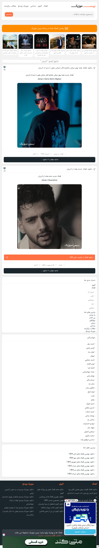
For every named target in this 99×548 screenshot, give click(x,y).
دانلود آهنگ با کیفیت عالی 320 (81, 257)
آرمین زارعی (90, 348)
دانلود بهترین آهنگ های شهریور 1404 (80, 462)
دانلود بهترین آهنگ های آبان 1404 (81, 454)
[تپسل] (4, 534)
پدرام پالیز (90, 380)
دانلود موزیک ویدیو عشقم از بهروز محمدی (18, 496)
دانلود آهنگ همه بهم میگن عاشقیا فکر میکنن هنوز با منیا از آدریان (65, 68)
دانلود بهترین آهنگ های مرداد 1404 (81, 466)
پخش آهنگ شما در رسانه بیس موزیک (47, 28)
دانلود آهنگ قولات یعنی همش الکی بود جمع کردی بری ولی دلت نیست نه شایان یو (82, 493)
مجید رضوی (89, 435)
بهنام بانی (90, 376)
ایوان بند (91, 352)
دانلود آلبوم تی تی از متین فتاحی (51, 511)
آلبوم (40, 6)
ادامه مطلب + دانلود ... (49, 159)
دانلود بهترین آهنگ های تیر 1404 (81, 470)
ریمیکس (91, 300)
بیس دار (91, 292)
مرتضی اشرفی (89, 431)
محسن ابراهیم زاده (87, 439)
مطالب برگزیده (10, 6)
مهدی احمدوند (88, 423)
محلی (93, 323)
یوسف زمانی (89, 415)
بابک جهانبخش (88, 372)
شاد (92, 304)
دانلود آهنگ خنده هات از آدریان (79, 169)
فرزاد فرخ (91, 392)
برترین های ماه (89, 312)
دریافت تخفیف (80, 532)
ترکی (92, 296)
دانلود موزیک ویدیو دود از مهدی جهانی (19, 507)
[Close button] (95, 500)
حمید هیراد (90, 403)
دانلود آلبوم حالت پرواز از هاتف (52, 507)
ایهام (92, 356)
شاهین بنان (90, 388)
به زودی (56, 154)
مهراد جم (91, 427)
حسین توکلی (89, 407)
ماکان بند (90, 419)
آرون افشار (90, 364)
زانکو (92, 400)
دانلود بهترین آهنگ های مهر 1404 (81, 458)
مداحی (33, 6)
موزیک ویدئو (23, 6)
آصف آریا (91, 368)
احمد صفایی (89, 360)
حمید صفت (89, 411)
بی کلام (92, 317)
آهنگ (46, 6)
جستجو (9, 14)
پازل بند (91, 384)
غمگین (91, 308)
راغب (92, 396)
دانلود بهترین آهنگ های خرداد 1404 (80, 474)
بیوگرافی (92, 320)
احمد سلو (91, 344)
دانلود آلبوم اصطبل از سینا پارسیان (51, 504)
